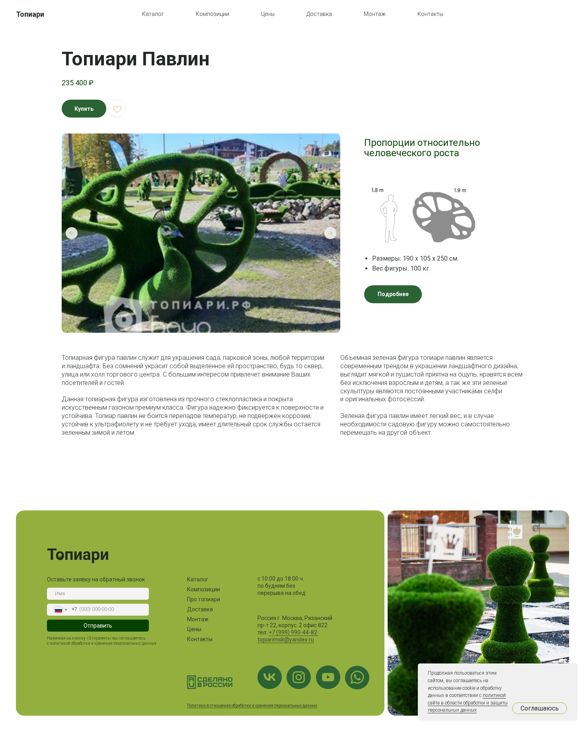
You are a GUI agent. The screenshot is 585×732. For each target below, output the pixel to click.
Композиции (212, 14)
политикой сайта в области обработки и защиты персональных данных (468, 703)
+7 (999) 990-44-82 (293, 632)
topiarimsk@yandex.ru (285, 639)
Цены (268, 14)
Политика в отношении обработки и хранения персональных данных (252, 705)
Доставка (319, 14)
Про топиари (203, 599)
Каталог (153, 14)
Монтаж (375, 14)
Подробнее (393, 294)
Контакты (430, 14)
